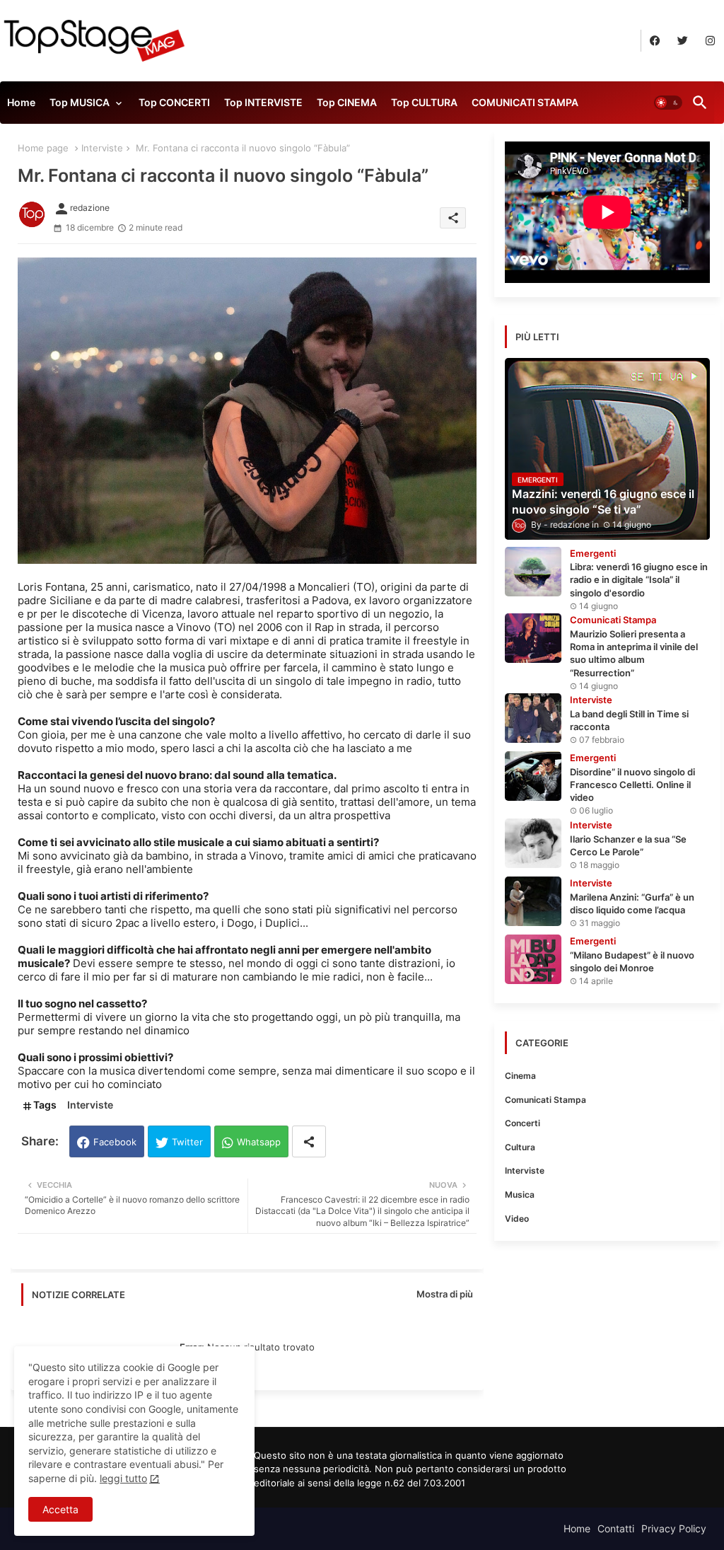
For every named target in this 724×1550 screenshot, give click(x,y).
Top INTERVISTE (263, 102)
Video (517, 1218)
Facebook (114, 1141)
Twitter (187, 1141)
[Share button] (309, 1141)
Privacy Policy (673, 1528)
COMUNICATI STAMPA (525, 102)
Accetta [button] (60, 1509)
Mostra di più (444, 1294)
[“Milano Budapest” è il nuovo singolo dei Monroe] (533, 959)
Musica (520, 1194)
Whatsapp (259, 1141)
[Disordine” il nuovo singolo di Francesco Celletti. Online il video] (533, 776)
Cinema (520, 1075)
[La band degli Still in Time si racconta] (533, 718)
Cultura (520, 1147)
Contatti (615, 1528)
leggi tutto (123, 1478)
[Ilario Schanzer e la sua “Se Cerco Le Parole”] (533, 843)
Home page (43, 148)
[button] (668, 103)
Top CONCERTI (174, 102)
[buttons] (655, 41)
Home (21, 102)
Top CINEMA (347, 102)
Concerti (522, 1123)
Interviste (102, 148)
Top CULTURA (424, 102)
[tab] (21, 106)
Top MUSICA (79, 102)
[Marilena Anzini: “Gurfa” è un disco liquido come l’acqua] (533, 901)
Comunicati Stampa (545, 1099)
